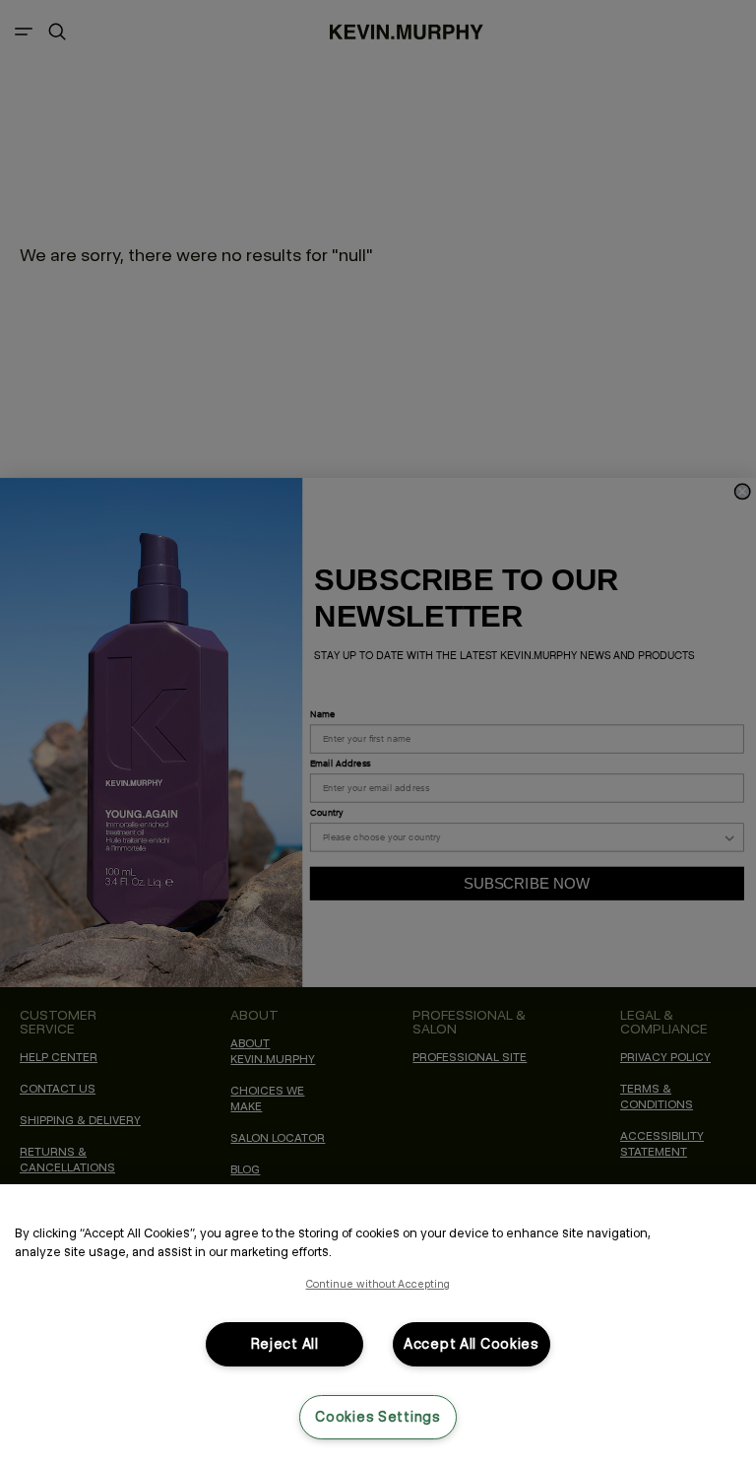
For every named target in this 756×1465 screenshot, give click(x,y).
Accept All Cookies (471, 1344)
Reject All (285, 1344)
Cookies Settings (378, 1417)
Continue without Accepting (378, 1284)
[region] (378, 1324)
